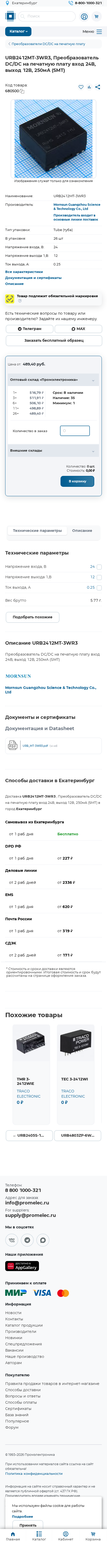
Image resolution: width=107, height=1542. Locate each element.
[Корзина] (96, 16)
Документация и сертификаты (33, 278)
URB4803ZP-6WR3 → (81, 1135)
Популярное (17, 1421)
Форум (11, 1427)
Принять (27, 1525)
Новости (13, 1313)
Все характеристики (24, 272)
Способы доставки (23, 1390)
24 (92, 567)
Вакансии (14, 1350)
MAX (81, 329)
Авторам (13, 1363)
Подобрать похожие (32, 617)
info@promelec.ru (27, 1203)
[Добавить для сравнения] (89, 87)
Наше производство (24, 1357)
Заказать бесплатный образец (54, 341)
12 (92, 577)
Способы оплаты (21, 1402)
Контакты (14, 1319)
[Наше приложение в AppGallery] (22, 1267)
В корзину (77, 481)
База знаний (17, 1415)
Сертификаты (18, 1409)
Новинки (13, 1338)
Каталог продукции (24, 1325)
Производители (20, 1332)
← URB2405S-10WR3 (32, 1135)
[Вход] (84, 16)
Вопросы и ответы (23, 1396)
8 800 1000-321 (23, 1190)
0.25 (91, 587)
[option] (53, 139)
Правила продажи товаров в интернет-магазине (52, 1384)
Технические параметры (37, 531)
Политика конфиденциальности (34, 1473)
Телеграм (32, 329)
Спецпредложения (23, 1344)
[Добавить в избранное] (81, 87)
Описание (14, 284)
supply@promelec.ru (30, 1215)
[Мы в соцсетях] (11, 1240)
